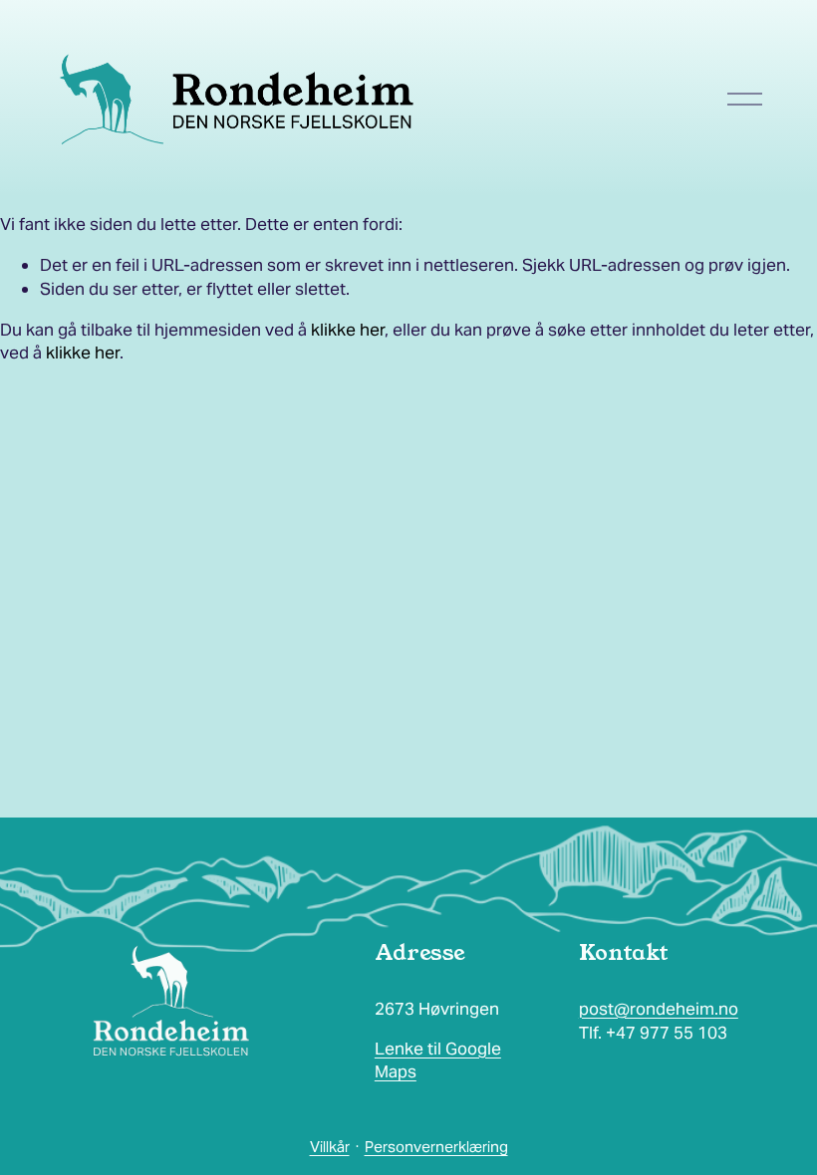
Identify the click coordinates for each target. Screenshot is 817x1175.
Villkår (330, 1146)
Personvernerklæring (436, 1146)
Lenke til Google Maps (438, 1060)
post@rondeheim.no (658, 1009)
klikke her (348, 330)
